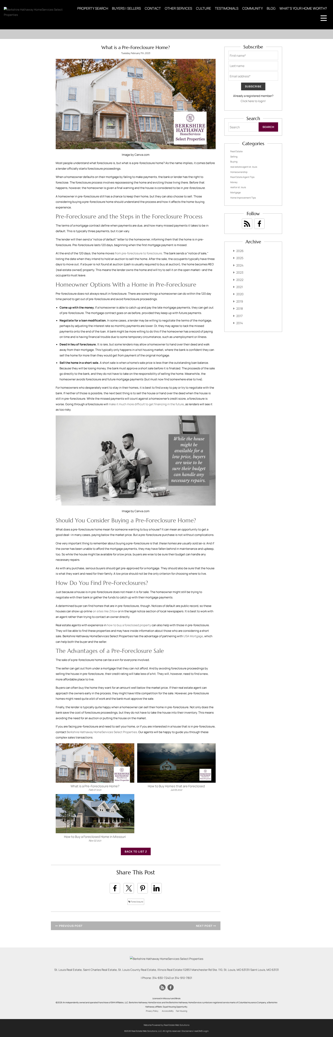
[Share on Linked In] (156, 888)
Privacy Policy (152, 1011)
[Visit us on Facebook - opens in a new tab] (259, 223)
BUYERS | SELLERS (126, 8)
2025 (239, 258)
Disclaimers (187, 1030)
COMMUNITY (252, 8)
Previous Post (70, 926)
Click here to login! (253, 101)
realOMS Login (201, 1030)
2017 (239, 316)
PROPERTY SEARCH (92, 8)
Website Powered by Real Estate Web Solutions (166, 1024)
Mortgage (235, 192)
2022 (239, 280)
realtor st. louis (238, 187)
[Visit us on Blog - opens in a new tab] (247, 223)
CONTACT (153, 8)
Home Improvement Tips (243, 197)
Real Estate (236, 151)
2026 (240, 251)
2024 (239, 265)
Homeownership (238, 172)
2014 (239, 323)
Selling (233, 156)
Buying (233, 161)
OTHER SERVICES (178, 8)
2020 (240, 294)
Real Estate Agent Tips (242, 177)
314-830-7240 (161, 978)
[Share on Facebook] (115, 888)
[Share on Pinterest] (142, 888)
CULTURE (203, 8)
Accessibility (168, 1011)
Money (233, 182)
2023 (239, 272)
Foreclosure (136, 901)
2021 (239, 287)
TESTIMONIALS (226, 8)
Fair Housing (181, 1011)
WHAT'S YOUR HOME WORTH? (303, 8)
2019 (239, 301)
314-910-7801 (183, 978)
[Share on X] (129, 888)
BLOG (271, 8)
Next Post (204, 926)
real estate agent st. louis (243, 166)
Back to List (135, 851)
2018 (239, 308)
